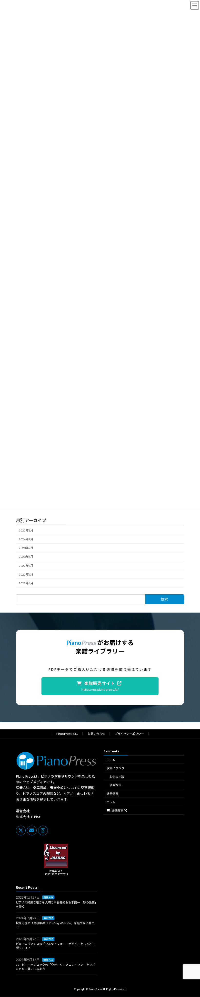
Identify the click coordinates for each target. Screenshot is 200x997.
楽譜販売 (117, 810)
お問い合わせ (96, 734)
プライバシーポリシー (129, 734)
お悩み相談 (117, 777)
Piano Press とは (67, 734)
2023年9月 (26, 548)
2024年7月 (26, 539)
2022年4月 (26, 583)
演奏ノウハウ (115, 768)
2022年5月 (26, 574)
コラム (111, 802)
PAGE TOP (190, 962)
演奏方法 (115, 785)
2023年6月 (26, 557)
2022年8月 (26, 565)
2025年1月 (26, 530)
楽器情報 (112, 794)
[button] (100, 686)
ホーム (111, 760)
